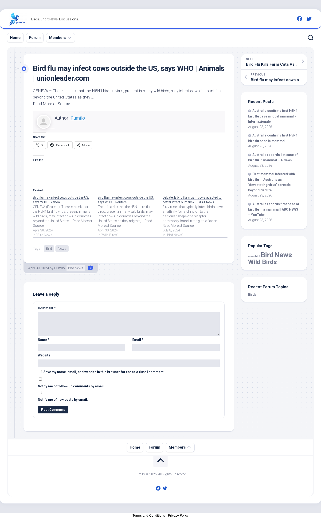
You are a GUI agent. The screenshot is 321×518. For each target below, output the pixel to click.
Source (64, 103)
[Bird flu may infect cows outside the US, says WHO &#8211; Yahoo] (65, 216)
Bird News (75, 268)
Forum (35, 37)
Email (137, 340)
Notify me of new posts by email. (63, 399)
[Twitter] (309, 18)
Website (44, 355)
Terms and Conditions (149, 515)
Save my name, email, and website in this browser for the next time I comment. (103, 372)
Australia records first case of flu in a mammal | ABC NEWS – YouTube (273, 209)
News (62, 248)
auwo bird (254, 256)
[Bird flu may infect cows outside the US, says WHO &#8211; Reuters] (130, 216)
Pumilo (77, 118)
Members (57, 37)
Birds (252, 294)
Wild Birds (262, 261)
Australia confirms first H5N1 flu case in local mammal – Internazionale (273, 116)
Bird (49, 248)
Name (43, 340)
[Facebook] (299, 18)
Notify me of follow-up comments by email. (71, 386)
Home (15, 37)
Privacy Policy (178, 515)
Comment (47, 308)
